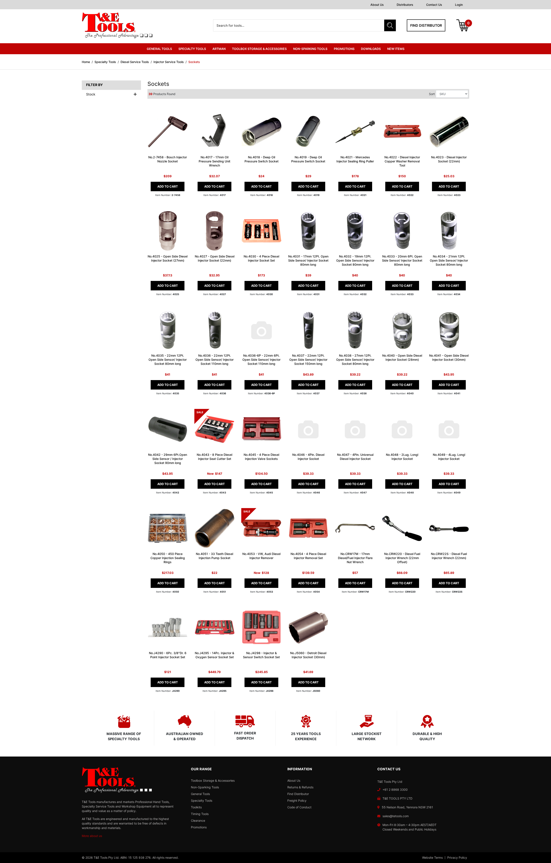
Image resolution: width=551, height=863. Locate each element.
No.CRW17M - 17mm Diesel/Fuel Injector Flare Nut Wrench (355, 558)
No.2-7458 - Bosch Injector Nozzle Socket (167, 159)
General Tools (200, 794)
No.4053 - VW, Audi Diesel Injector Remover (261, 556)
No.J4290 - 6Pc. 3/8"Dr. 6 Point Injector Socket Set (167, 655)
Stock (90, 94)
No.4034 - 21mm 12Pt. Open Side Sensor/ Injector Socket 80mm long (449, 260)
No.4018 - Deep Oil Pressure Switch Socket (262, 159)
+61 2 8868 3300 (395, 789)
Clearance (198, 820)
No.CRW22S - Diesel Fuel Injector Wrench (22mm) (449, 556)
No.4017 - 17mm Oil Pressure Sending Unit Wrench (214, 161)
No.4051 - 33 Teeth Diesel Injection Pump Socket (214, 556)
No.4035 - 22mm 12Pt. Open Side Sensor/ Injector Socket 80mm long (168, 359)
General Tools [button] (159, 49)
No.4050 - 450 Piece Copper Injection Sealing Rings (167, 558)
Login (459, 4)
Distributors (405, 4)
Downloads (371, 49)
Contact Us (434, 4)
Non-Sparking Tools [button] (310, 49)
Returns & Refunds (300, 787)
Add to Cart (167, 186)
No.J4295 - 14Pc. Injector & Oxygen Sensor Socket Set (214, 655)
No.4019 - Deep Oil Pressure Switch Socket (308, 159)
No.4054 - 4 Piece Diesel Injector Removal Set (308, 556)
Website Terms (432, 857)
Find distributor (426, 25)
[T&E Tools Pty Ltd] (117, 25)
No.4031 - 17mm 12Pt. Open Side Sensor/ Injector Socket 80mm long (308, 260)
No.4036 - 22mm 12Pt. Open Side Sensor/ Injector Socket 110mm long (214, 359)
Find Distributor (298, 794)
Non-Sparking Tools (205, 787)
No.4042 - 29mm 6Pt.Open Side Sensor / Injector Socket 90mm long (167, 459)
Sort (432, 94)
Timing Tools (200, 814)
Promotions (344, 49)
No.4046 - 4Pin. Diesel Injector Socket (308, 457)
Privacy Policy (457, 857)
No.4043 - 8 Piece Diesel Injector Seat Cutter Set (214, 457)
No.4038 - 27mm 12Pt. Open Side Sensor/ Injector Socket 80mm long (355, 359)
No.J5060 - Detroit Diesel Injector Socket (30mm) (308, 655)
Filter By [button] (94, 85)
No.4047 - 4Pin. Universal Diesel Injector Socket (355, 457)
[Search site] (390, 25)
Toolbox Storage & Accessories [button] (259, 49)
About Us (377, 4)
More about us (92, 836)
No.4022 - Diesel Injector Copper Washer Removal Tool (402, 161)
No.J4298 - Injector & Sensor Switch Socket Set (261, 655)
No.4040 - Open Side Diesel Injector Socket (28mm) (402, 357)
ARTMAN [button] (219, 49)
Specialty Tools (201, 800)
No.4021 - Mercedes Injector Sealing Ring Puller (355, 159)
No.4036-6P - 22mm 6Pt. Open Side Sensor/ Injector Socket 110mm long (261, 359)
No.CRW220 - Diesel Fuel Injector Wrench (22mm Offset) (402, 558)
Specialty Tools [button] (192, 49)
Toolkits (196, 807)
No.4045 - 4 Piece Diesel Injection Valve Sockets (261, 457)
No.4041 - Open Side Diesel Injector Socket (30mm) (449, 357)
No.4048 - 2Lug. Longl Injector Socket (402, 457)
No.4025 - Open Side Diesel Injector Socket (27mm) (167, 258)
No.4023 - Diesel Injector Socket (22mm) (449, 159)
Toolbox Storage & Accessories (213, 780)
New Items (395, 49)
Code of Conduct (299, 807)
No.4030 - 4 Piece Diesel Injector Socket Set (261, 258)
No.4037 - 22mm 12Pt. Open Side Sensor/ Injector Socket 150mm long (308, 359)
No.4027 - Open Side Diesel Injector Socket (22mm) (214, 258)
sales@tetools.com (395, 816)
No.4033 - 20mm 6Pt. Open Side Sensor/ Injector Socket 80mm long (402, 260)
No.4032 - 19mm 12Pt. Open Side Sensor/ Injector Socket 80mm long (355, 260)
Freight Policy (296, 800)
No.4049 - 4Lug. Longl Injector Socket (449, 457)
